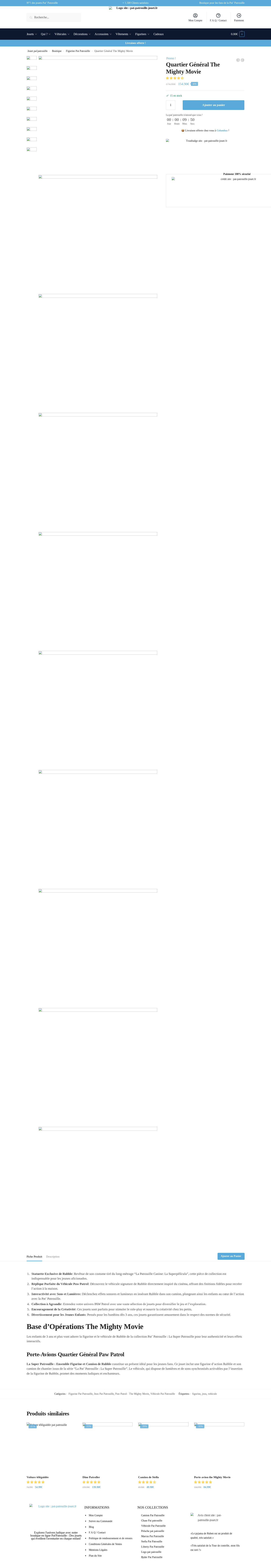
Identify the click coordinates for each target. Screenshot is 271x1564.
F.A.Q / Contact (218, 20)
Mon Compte (195, 20)
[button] (175, 78)
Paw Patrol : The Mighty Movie (132, 1393)
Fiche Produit (34, 1256)
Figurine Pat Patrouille (78, 51)
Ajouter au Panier (231, 1256)
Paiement (239, 20)
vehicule (212, 1393)
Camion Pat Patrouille (152, 1515)
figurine (196, 1393)
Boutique (56, 51)
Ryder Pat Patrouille (151, 1557)
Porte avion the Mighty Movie (212, 1477)
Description (53, 1256)
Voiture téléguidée (38, 1477)
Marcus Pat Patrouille (152, 1536)
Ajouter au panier (213, 105)
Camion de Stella (148, 1477)
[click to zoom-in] (98, 115)
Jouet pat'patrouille (37, 51)
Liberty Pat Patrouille (152, 1546)
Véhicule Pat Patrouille (162, 1393)
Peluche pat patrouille (152, 1531)
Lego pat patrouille (151, 1552)
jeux (204, 1393)
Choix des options (52, 1494)
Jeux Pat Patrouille (104, 1393)
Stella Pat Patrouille (151, 1541)
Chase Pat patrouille (151, 1520)
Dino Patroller (91, 1477)
